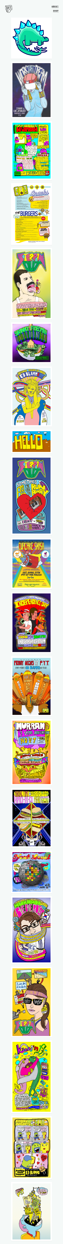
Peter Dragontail (8, 8)
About (55, 6)
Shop (56, 10)
